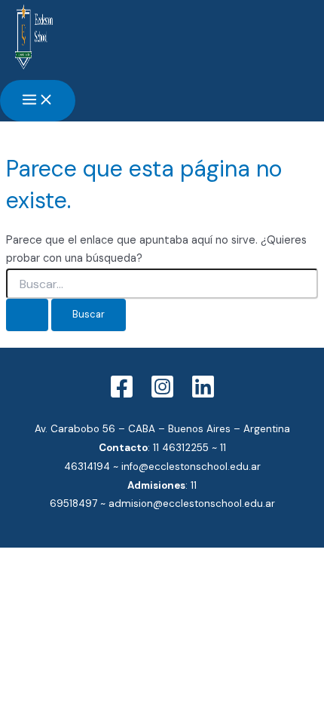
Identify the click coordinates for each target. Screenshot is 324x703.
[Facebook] (121, 395)
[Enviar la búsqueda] (27, 315)
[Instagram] (162, 395)
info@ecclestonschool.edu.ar (191, 466)
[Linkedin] (203, 395)
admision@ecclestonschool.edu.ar (192, 503)
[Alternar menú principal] (37, 100)
